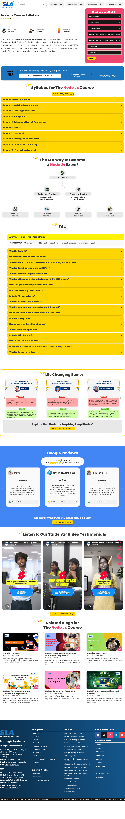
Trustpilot (99, 748)
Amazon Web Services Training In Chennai (76, 760)
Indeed (98, 770)
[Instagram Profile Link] (110, 735)
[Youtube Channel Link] (122, 735)
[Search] (44, 4)
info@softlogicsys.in (11, 785)
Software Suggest (102, 773)
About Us (36, 733)
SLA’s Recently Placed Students (44, 759)
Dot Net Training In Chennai (74, 743)
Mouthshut (100, 755)
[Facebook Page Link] (98, 735)
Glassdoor (100, 752)
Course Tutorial (70, 782)
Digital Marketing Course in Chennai (77, 764)
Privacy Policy (37, 777)
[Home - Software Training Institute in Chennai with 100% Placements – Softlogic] (8, 4)
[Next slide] (120, 398)
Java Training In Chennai (73, 733)
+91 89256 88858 (13, 782)
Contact (36, 743)
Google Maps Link (12, 765)
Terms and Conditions (41, 780)
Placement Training (40, 746)
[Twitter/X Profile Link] (104, 735)
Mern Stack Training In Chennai (75, 767)
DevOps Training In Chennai (74, 753)
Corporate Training (39, 749)
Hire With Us (37, 753)
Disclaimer (36, 774)
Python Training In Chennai (74, 736)
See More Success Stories (61, 428)
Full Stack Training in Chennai (74, 740)
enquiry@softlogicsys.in (13, 762)
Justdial (99, 763)
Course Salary (69, 791)
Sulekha (99, 759)
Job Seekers (37, 756)
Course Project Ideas (72, 788)
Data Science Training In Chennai (76, 746)
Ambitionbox (100, 766)
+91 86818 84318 (13, 759)
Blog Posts (36, 736)
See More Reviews (61, 522)
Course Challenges (71, 785)
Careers (36, 740)
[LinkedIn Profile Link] (116, 735)
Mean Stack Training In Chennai (75, 770)
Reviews (36, 762)
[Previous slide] (4, 398)
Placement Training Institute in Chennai (75, 774)
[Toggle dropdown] (61, 4)
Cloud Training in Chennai (73, 749)
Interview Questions (71, 779)
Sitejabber (100, 777)
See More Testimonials (61, 614)
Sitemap (36, 765)
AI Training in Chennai (72, 756)
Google (99, 745)
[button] (62, 99)
